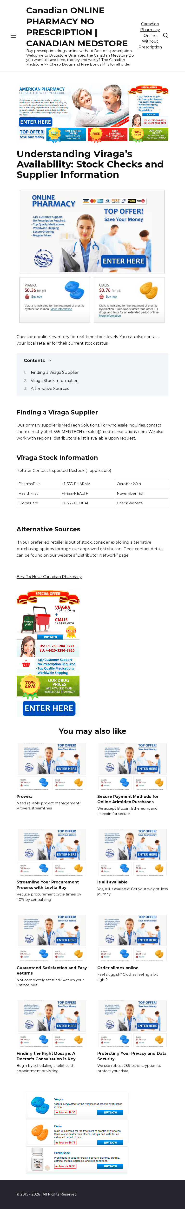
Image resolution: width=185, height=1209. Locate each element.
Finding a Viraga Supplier (55, 372)
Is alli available (112, 882)
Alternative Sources (50, 388)
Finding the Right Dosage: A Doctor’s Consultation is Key (46, 1056)
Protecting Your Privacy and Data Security (131, 1056)
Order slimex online (118, 967)
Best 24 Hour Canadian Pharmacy (49, 576)
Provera (25, 796)
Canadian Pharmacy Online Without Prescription (150, 35)
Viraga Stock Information (55, 380)
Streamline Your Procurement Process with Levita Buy (48, 885)
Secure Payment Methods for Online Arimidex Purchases (128, 799)
